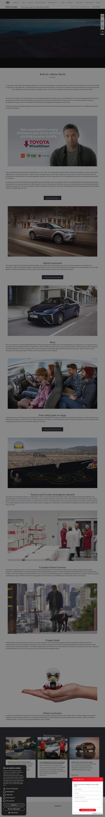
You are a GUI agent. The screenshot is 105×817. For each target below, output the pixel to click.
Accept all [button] (14, 805)
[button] (14, 813)
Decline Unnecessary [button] (14, 809)
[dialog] (14, 790)
